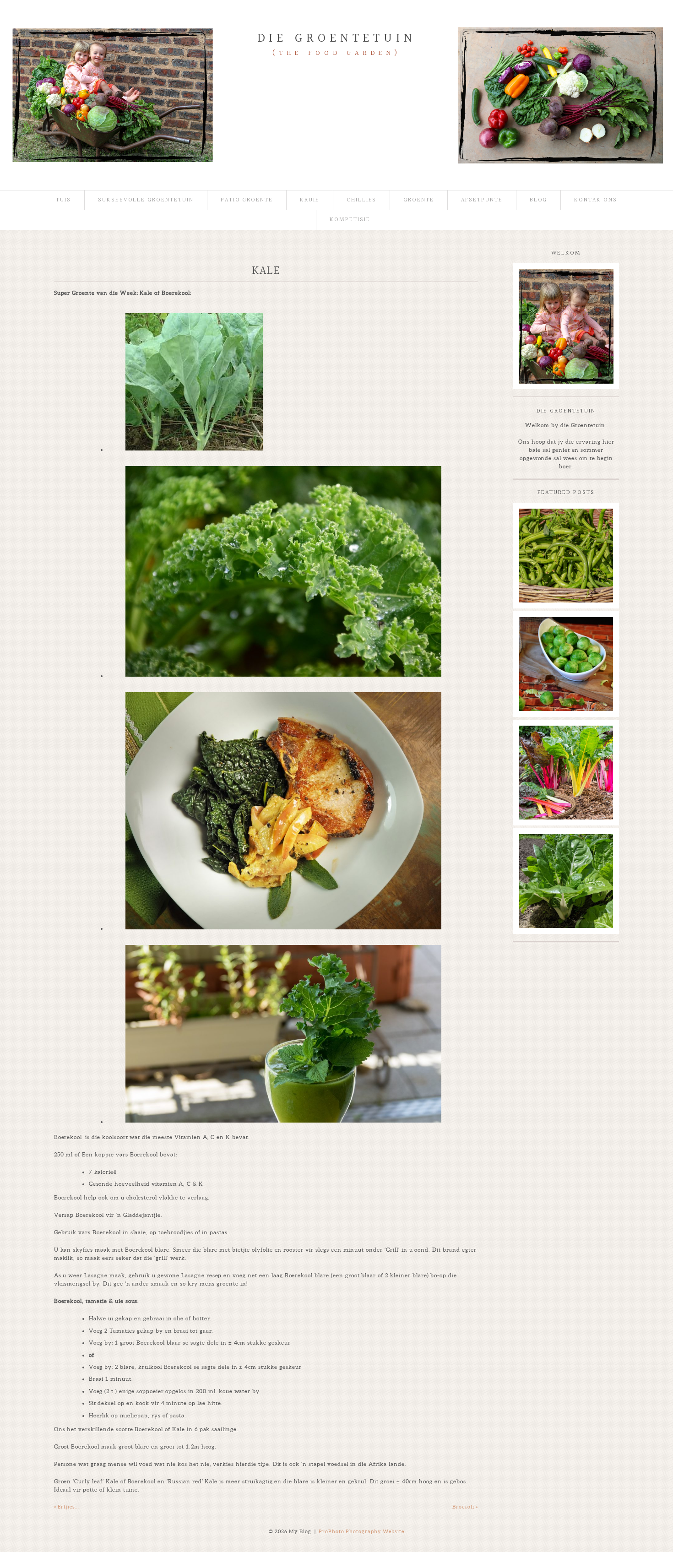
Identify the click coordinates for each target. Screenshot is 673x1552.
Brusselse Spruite (565, 628)
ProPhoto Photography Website (361, 1531)
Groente (418, 200)
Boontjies (565, 519)
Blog (539, 200)
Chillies (362, 200)
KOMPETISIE (350, 220)
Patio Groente (247, 200)
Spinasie (566, 845)
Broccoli (465, 1506)
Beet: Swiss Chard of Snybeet (565, 740)
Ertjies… (66, 1506)
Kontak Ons (595, 200)
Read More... (539, 541)
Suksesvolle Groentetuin (146, 200)
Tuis (63, 200)
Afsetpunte (482, 200)
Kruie (310, 200)
